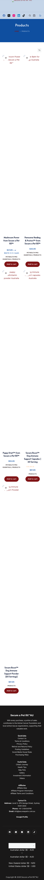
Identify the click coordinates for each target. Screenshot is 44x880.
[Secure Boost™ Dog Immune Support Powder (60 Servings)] (11, 574)
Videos (22, 778)
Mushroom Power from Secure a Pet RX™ (11, 240)
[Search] (30, 15)
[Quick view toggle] (6, 57)
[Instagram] (14, 15)
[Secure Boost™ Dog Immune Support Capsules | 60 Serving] (32, 359)
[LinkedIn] (18, 15)
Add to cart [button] (11, 264)
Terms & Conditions (22, 741)
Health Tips (22, 767)
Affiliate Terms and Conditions (22, 793)
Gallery (22, 773)
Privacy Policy (22, 744)
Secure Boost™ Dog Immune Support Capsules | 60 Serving (32, 457)
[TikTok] (23, 15)
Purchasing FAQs (22, 755)
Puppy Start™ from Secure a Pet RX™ (11, 454)
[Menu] (40, 15)
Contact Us (22, 738)
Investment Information (22, 775)
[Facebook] (4, 15)
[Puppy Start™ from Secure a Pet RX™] (11, 359)
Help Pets (22, 770)
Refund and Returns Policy (22, 747)
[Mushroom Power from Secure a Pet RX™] (11, 144)
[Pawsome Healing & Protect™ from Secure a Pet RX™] (32, 144)
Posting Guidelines (22, 749)
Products (16, 259)
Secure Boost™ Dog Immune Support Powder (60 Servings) (11, 672)
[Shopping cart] (34, 15)
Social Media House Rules (22, 752)
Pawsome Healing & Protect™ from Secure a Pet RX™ (32, 240)
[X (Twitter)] (9, 15)
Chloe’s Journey (22, 764)
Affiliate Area (22, 788)
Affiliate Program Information (22, 791)
